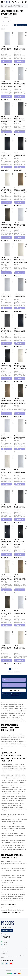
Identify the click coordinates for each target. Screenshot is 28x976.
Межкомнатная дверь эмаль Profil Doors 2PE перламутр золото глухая (7, 402)
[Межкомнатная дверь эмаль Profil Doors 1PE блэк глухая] (20, 143)
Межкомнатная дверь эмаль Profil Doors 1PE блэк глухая (19, 155)
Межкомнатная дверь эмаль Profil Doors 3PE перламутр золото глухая (20, 578)
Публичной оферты (15, 695)
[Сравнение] (12, 35)
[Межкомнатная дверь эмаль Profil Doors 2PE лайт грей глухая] (7, 284)
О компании (4, 953)
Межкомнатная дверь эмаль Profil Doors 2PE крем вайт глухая (6, 261)
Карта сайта (19, 970)
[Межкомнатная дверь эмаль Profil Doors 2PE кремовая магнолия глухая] (20, 249)
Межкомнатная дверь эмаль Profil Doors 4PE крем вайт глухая (6, 649)
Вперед (17, 672)
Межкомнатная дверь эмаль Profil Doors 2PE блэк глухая (6, 367)
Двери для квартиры (12, 6)
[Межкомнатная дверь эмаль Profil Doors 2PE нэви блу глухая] (20, 320)
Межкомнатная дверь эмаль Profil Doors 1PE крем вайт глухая (19, 49)
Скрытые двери (12, 909)
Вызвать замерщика (14, 690)
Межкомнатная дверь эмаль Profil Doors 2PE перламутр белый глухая (20, 367)
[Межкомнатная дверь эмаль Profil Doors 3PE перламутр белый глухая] (7, 566)
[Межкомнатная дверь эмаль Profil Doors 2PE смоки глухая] (20, 284)
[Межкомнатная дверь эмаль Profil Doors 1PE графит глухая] (20, 108)
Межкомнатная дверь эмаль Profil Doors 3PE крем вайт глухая (19, 437)
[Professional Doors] (7, 2)
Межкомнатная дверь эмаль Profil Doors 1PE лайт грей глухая (19, 85)
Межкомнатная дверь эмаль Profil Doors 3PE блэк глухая (19, 543)
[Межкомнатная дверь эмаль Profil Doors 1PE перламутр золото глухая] (20, 179)
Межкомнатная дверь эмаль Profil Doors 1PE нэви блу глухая (6, 155)
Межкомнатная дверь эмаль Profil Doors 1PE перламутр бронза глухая (7, 226)
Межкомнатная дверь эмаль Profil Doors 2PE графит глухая (6, 331)
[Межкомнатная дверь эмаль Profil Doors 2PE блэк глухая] (7, 355)
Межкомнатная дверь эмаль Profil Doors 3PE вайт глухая (6, 437)
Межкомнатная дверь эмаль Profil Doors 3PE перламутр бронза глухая (7, 613)
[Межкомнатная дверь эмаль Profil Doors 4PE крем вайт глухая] (7, 637)
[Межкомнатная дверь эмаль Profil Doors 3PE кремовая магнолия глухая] (7, 461)
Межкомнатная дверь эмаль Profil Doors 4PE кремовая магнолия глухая (20, 649)
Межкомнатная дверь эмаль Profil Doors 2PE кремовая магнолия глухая (20, 261)
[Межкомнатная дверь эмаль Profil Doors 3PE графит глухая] (20, 496)
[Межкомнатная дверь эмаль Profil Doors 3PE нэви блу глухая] (7, 531)
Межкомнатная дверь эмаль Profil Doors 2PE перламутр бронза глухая (20, 402)
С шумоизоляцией (6, 21)
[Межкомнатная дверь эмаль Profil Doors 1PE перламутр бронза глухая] (7, 214)
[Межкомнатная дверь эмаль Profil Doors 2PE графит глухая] (7, 320)
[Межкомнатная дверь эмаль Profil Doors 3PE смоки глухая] (7, 496)
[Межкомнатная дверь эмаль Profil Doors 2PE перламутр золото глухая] (7, 390)
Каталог (7, 5)
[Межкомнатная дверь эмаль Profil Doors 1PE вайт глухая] (7, 38)
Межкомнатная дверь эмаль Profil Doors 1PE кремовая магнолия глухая (7, 85)
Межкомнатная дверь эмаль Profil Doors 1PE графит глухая (19, 120)
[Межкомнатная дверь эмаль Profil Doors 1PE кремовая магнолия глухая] (7, 73)
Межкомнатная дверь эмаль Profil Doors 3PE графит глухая (19, 508)
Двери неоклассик (15, 912)
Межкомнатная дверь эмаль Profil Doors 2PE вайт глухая (19, 226)
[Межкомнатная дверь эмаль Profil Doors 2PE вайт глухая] (20, 214)
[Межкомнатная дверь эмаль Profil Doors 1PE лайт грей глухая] (20, 73)
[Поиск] (13, 2)
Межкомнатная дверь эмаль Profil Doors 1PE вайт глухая (6, 49)
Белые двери (20, 909)
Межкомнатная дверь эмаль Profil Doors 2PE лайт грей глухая (6, 296)
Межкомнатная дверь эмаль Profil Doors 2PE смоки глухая (19, 296)
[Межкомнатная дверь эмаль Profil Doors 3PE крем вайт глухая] (20, 425)
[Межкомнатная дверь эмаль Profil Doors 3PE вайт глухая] (7, 425)
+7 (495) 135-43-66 (6, 927)
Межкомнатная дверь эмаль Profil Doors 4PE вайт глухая (19, 613)
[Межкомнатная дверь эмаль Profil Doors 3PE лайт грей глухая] (20, 461)
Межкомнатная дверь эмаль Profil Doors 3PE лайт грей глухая (19, 472)
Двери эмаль (4, 909)
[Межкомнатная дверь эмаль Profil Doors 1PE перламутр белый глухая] (7, 179)
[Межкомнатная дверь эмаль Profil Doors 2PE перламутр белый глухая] (20, 355)
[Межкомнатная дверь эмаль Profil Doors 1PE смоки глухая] (7, 108)
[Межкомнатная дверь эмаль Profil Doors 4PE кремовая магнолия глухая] (20, 637)
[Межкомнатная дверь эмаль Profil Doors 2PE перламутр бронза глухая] (20, 390)
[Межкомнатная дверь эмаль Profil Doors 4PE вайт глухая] (20, 602)
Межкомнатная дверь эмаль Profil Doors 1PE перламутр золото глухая (20, 190)
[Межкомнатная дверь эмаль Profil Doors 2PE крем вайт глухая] (7, 249)
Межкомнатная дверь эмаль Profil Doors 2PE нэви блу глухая (19, 331)
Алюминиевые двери (15, 907)
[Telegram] (2, 963)
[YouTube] (11, 963)
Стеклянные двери (5, 912)
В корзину (7, 61)
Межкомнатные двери (15, 5)
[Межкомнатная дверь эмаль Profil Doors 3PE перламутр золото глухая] (20, 566)
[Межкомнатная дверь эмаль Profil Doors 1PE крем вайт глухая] (20, 38)
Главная (2, 5)
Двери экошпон (4, 907)
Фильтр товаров (22, 25)
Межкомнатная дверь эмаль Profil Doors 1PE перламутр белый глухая (7, 190)
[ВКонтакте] (6, 963)
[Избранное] (12, 33)
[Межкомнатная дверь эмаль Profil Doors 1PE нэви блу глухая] (7, 143)
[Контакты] (16, 2)
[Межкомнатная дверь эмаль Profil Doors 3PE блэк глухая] (20, 531)
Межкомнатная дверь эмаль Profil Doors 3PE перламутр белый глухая (7, 578)
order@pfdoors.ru (7, 934)
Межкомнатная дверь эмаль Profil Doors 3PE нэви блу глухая (6, 543)
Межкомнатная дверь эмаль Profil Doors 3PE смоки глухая (6, 508)
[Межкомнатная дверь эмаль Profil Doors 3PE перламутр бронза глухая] (7, 602)
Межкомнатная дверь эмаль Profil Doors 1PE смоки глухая (6, 120)
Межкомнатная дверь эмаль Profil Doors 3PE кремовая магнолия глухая (7, 472)
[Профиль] (19, 2)
